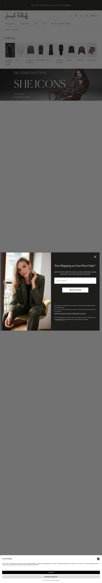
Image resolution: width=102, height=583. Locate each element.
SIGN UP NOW (75, 290)
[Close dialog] (95, 256)
